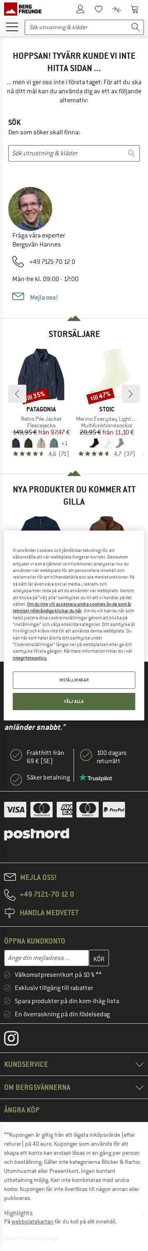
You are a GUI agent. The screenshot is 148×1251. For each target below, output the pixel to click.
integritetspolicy (29, 658)
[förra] (17, 394)
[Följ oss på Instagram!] (17, 1040)
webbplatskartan (32, 1221)
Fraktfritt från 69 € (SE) (45, 757)
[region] (74, 625)
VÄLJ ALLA (73, 701)
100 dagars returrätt (112, 757)
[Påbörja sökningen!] (135, 27)
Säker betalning (48, 777)
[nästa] (131, 394)
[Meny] (12, 26)
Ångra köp (21, 1110)
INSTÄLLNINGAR (74, 680)
